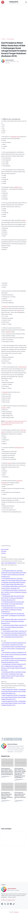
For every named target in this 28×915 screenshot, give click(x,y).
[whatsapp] (11, 739)
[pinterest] (17, 739)
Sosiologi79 (13, 2)
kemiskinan (4, 407)
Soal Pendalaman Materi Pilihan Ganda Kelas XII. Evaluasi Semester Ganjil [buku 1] (20, 795)
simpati (23, 220)
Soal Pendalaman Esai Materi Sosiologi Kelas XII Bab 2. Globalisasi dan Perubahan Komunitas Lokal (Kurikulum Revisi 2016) (13, 423)
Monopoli (5, 392)
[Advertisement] (14, 21)
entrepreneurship (22, 367)
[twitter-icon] (5, 904)
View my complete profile (8, 900)
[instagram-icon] (8, 904)
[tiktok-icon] (14, 904)
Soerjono (9, 463)
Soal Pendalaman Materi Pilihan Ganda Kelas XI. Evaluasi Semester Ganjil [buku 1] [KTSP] (7, 795)
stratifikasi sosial (18, 187)
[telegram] (14, 739)
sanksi (18, 310)
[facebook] (5, 739)
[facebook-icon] (2, 904)
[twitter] (8, 739)
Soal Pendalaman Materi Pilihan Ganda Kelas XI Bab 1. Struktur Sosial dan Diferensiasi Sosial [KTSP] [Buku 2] (7, 771)
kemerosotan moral (19, 447)
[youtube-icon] (11, 904)
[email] (20, 739)
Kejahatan (5, 306)
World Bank (8, 331)
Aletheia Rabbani (12, 888)
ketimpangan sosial (15, 136)
